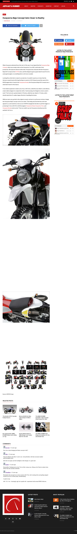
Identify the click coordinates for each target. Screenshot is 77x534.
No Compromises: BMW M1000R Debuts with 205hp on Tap (10, 435)
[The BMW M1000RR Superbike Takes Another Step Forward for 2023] (42, 409)
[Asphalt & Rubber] (11, 6)
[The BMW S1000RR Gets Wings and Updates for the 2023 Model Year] (42, 427)
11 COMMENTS (19, 20)
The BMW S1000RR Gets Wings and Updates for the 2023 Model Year (42, 435)
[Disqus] (26, 464)
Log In (63, 6)
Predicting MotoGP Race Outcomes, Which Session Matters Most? (24, 1)
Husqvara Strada (7, 108)
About (26, 6)
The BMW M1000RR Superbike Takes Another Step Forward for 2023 (42, 417)
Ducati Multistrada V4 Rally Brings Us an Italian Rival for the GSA (25, 435)
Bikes (4, 14)
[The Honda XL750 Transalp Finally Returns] (10, 409)
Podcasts (40, 6)
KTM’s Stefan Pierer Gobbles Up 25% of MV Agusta (67, 499)
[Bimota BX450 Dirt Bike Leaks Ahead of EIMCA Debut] (26, 409)
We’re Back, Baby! (38, 499)
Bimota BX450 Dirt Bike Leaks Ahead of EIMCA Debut (25, 417)
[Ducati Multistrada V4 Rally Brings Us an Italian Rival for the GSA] (26, 427)
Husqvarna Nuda (30, 106)
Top (76, 530)
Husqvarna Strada (24, 82)
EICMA (17, 71)
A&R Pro (33, 6)
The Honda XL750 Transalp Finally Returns (10, 416)
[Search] (73, 6)
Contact (56, 6)
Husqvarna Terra (39, 106)
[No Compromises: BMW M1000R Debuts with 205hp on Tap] (10, 427)
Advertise (48, 6)
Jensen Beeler (7, 20)
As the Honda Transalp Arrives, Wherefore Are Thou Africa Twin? (41, 515)
